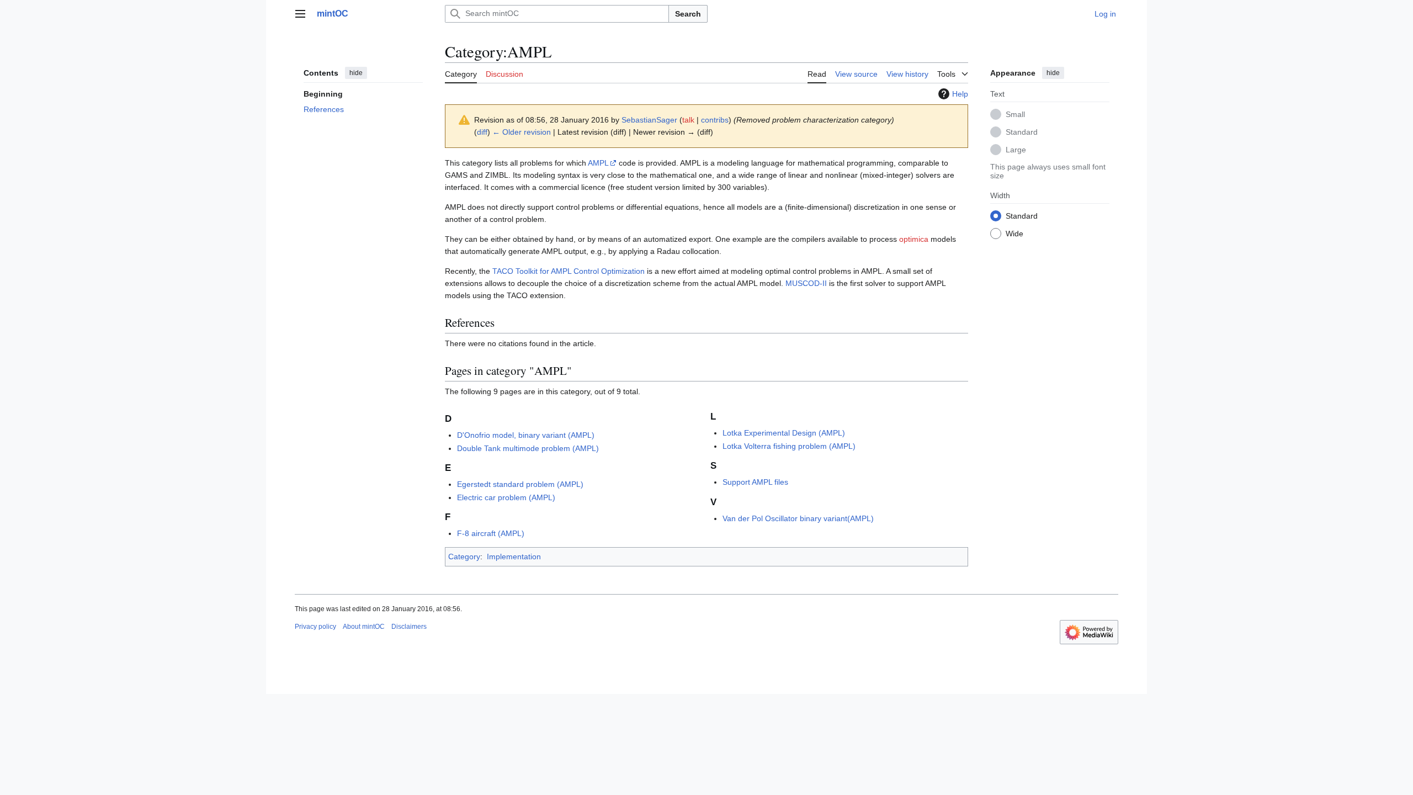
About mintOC (364, 626)
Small (1015, 114)
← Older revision (521, 132)
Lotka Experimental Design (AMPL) (784, 432)
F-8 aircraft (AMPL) (490, 533)
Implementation (514, 556)
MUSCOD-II (806, 283)
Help (960, 93)
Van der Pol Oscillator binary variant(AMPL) (798, 518)
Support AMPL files (755, 482)
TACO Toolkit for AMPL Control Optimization (568, 271)
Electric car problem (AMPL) (506, 497)
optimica (913, 239)
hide (356, 73)
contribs (715, 119)
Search (688, 13)
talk (688, 119)
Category (464, 556)
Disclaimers (409, 626)
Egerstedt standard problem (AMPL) (520, 484)
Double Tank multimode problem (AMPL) (528, 448)
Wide (1014, 233)
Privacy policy (315, 626)
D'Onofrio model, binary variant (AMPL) (525, 435)
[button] (300, 14)
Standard (1022, 132)
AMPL (598, 162)
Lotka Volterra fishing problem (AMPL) (789, 446)
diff (482, 132)
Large (1016, 149)
